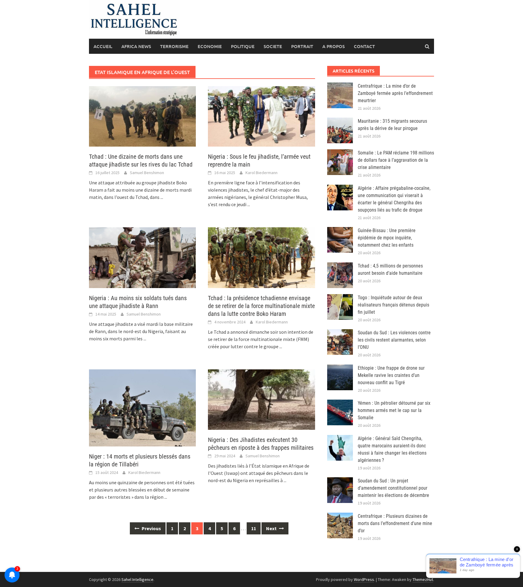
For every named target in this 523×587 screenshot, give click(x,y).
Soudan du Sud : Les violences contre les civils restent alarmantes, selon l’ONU (394, 340)
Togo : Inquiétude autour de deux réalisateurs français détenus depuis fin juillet (393, 305)
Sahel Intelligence (137, 579)
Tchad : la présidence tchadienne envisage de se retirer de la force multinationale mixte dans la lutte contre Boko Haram (261, 305)
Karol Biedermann (261, 172)
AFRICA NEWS (136, 46)
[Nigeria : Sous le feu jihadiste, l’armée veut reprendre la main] (261, 116)
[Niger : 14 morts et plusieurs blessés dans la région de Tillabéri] (142, 407)
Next (272, 528)
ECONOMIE (210, 46)
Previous (151, 528)
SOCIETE (273, 46)
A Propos (333, 46)
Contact (364, 46)
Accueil (103, 46)
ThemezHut (423, 579)
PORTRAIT (302, 46)
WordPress (364, 579)
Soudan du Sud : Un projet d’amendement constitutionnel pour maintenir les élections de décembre (393, 488)
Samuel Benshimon (147, 172)
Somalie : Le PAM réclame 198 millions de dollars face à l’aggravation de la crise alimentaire (396, 160)
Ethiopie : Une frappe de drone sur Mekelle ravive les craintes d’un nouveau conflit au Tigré (391, 375)
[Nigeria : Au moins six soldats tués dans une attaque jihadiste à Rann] (142, 257)
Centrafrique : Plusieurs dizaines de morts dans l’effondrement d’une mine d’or (395, 523)
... (161, 197)
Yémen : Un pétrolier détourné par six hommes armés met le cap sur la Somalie (394, 410)
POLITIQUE (243, 46)
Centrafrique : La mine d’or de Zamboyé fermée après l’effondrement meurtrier (395, 93)
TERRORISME (174, 46)
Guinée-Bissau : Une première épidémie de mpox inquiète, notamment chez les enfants (387, 238)
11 (253, 528)
